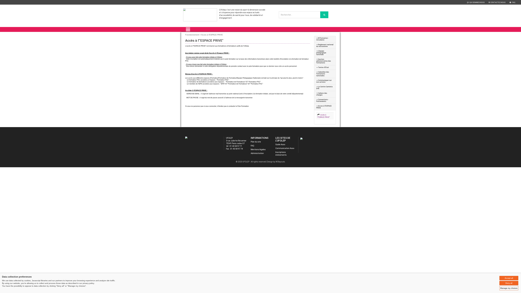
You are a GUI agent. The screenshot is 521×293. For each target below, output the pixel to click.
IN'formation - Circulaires (322, 39)
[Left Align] (324, 14)
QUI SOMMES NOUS (477, 2)
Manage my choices (508, 288)
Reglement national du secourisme (324, 45)
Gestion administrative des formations (323, 61)
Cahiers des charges (321, 94)
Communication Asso (284, 148)
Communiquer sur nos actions (324, 81)
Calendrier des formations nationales (322, 74)
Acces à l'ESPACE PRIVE (324, 107)
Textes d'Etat (323, 67)
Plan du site (256, 142)
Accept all (509, 278)
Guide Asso (280, 144)
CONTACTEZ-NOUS (497, 2)
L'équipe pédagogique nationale (321, 52)
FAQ (513, 2)
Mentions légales (258, 149)
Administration (257, 153)
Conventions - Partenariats (322, 100)
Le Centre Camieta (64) (324, 87)
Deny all (508, 283)
